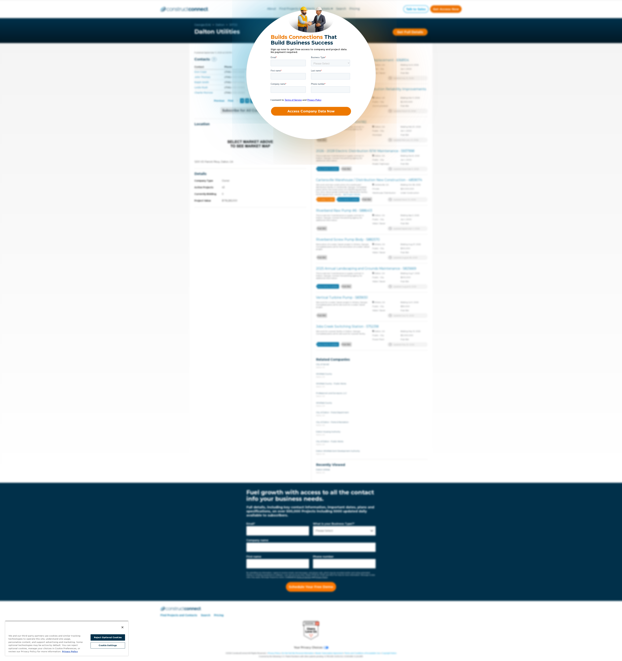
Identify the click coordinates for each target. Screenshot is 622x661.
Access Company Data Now (311, 111)
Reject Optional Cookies (108, 637)
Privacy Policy (70, 651)
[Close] (122, 627)
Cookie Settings (108, 645)
